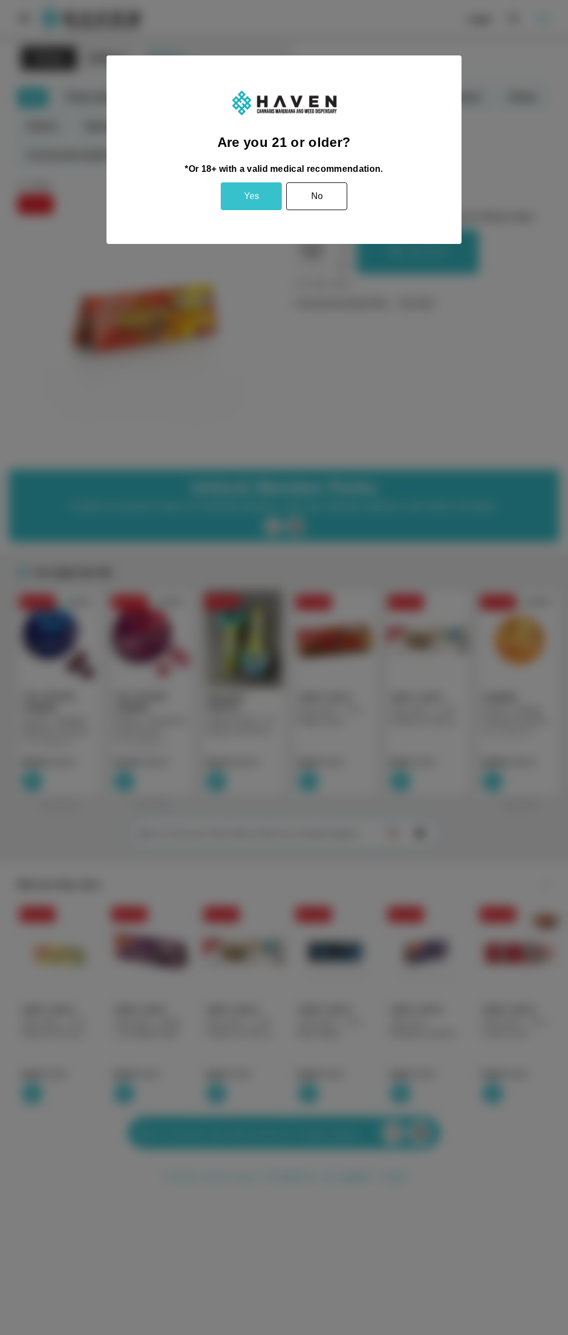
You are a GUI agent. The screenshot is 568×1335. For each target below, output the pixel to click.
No (317, 196)
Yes (251, 196)
